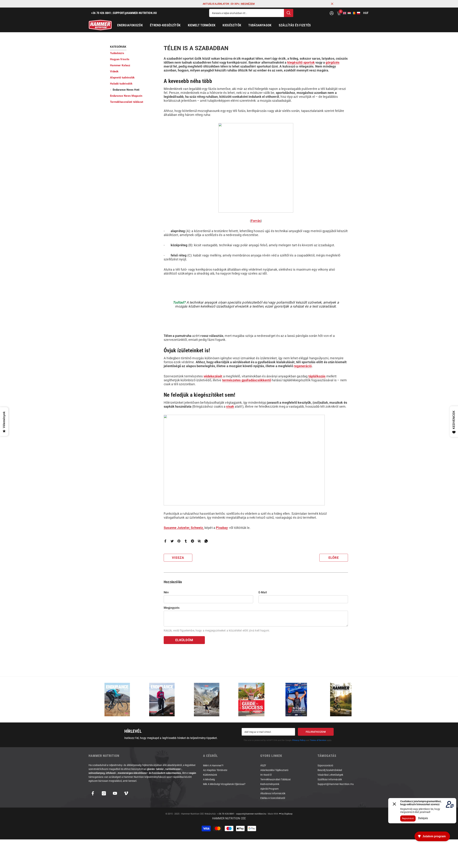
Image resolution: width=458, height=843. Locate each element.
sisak (230, 406)
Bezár (332, 3)
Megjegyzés (172, 607)
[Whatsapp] (206, 540)
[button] (343, 13)
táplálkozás (317, 376)
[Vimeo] (126, 793)
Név (166, 592)
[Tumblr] (185, 540)
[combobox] (246, 13)
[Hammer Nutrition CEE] (117, 699)
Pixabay (222, 528)
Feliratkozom (316, 731)
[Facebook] (165, 540)
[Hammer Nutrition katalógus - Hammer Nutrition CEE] (206, 699)
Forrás (256, 221)
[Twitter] (172, 540)
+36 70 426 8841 (225, 814)
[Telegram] (192, 540)
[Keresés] (251, 13)
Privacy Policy (299, 740)
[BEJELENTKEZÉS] (332, 13)
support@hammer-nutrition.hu (251, 814)
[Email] (199, 540)
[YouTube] (115, 793)
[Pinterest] (179, 540)
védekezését (213, 376)
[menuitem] (134, 53)
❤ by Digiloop (285, 814)
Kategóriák (118, 46)
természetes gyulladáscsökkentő (246, 380)
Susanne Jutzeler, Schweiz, (184, 528)
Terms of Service (318, 740)
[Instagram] (104, 793)
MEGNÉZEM (248, 3)
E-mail (263, 592)
